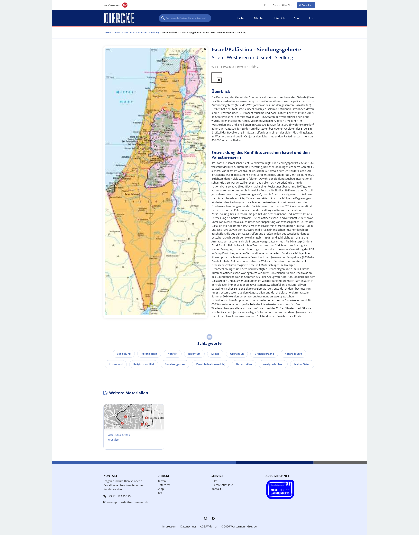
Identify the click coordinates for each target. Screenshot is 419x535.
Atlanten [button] (259, 18)
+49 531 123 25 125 (119, 496)
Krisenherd (116, 364)
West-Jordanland (273, 364)
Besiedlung (124, 354)
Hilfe (264, 5)
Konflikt (172, 354)
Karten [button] (241, 18)
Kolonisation (149, 354)
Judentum (194, 354)
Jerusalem (113, 439)
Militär (215, 354)
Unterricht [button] (279, 18)
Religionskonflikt (143, 364)
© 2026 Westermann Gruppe (239, 526)
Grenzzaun (237, 354)
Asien (117, 32)
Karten (107, 32)
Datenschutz (188, 526)
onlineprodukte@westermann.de (127, 502)
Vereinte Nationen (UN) (210, 364)
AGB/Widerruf (208, 526)
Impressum (169, 526)
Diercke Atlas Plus (282, 5)
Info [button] (311, 18)
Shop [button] (297, 18)
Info (159, 493)
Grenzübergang (264, 354)
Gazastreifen (244, 364)
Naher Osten (302, 364)
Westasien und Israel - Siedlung (141, 32)
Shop (160, 489)
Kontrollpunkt (293, 354)
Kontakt (216, 489)
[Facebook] (213, 518)
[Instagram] (205, 518)
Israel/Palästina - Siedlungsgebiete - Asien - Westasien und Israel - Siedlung (204, 32)
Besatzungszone (175, 364)
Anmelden (307, 5)
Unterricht (163, 485)
